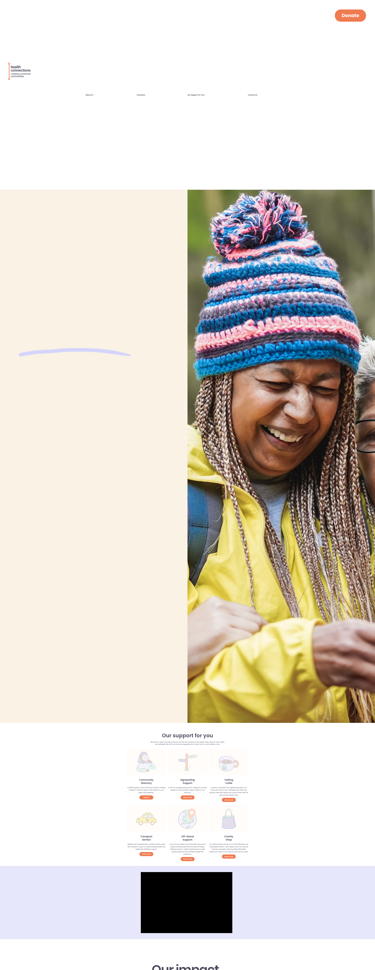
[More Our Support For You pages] (205, 94)
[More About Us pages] (94, 94)
